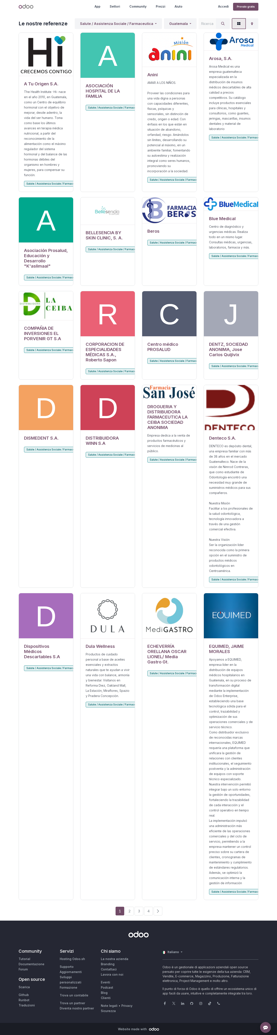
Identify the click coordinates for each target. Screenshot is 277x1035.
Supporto (67, 966)
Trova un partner (72, 1003)
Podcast (107, 987)
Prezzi (160, 6)
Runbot (24, 1000)
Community (138, 6)
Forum (23, 969)
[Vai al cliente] (46, 54)
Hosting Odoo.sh (72, 959)
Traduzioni (27, 1005)
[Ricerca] (223, 23)
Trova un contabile (74, 995)
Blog (104, 992)
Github (24, 995)
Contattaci (109, 969)
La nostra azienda (114, 959)
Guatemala (178, 23)
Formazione (68, 987)
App (97, 6)
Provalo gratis (246, 6)
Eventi (105, 982)
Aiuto (178, 6)
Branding (107, 964)
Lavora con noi (112, 974)
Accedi (223, 6)
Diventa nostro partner (77, 1008)
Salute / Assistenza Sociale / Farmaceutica (116, 23)
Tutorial (24, 959)
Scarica (24, 987)
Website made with (133, 1029)
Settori (115, 6)
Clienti (106, 998)
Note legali (109, 1005)
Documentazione (31, 964)
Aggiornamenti (71, 972)
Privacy (126, 1005)
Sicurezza (108, 1011)
